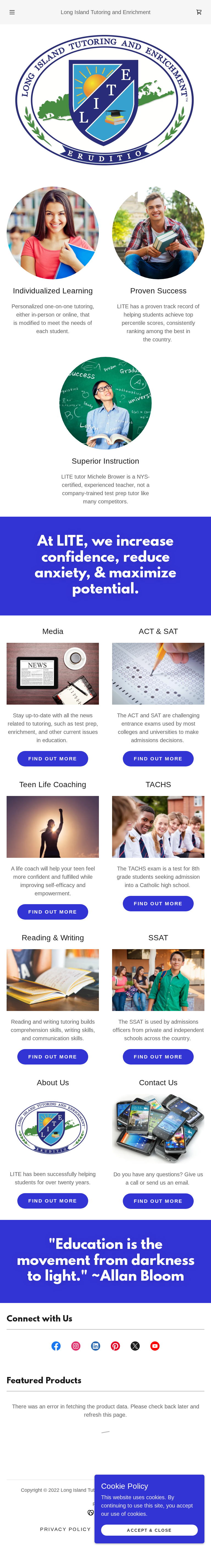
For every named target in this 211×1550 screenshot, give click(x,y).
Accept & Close (149, 1530)
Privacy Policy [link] (65, 1529)
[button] (15, 12)
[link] (198, 12)
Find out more (52, 758)
